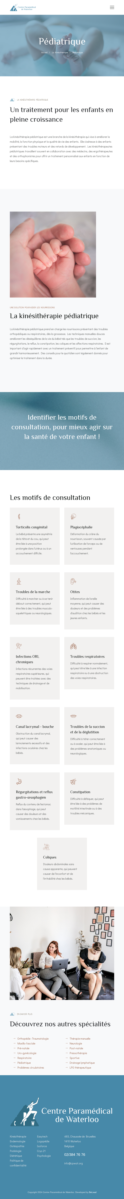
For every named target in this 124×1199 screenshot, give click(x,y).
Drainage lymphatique (82, 1062)
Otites (75, 592)
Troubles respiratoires (87, 656)
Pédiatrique (24, 1062)
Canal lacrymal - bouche (35, 727)
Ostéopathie (17, 1146)
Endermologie (17, 1141)
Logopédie (43, 1141)
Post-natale (76, 1048)
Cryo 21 (41, 1151)
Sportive (74, 1058)
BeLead (92, 1192)
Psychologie (44, 1156)
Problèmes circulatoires (30, 1067)
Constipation (80, 792)
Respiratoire (24, 1058)
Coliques (49, 857)
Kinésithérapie (18, 1136)
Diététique (16, 1156)
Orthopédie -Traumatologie (33, 1038)
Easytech (42, 1136)
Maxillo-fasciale (26, 1043)
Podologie (15, 1151)
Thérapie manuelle (80, 1038)
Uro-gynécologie (26, 1053)
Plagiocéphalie (81, 527)
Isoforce (42, 1146)
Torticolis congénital (31, 527)
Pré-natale (23, 1048)
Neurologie (76, 1043)
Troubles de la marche (33, 592)
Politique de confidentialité (18, 1163)
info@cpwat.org (73, 1163)
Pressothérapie (78, 1053)
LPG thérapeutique (80, 1067)
